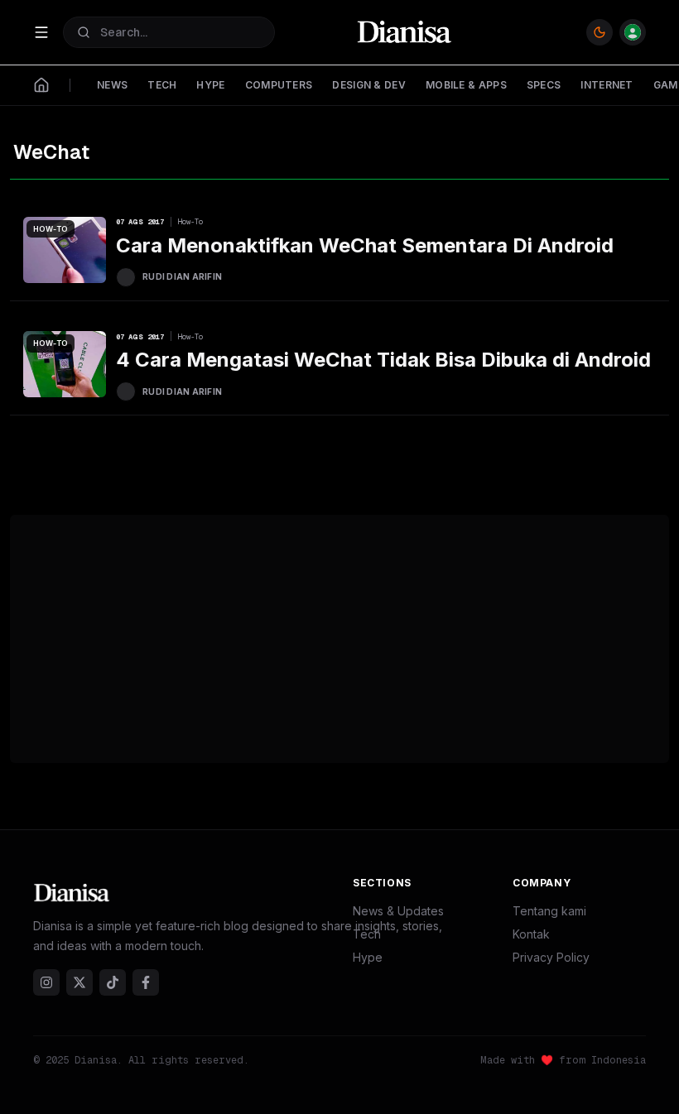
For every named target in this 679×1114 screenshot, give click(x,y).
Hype (368, 957)
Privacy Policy (551, 957)
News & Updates (398, 911)
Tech (367, 934)
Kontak (531, 934)
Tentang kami (549, 911)
